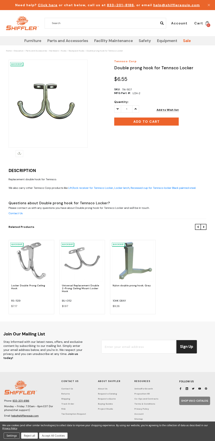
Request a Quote (107, 398)
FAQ (63, 409)
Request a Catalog (107, 393)
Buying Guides (105, 403)
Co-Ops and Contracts (146, 398)
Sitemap (138, 419)
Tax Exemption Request (73, 414)
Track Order (67, 403)
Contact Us (16, 213)
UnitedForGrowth (143, 388)
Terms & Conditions (144, 403)
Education (19, 50)
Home (9, 50)
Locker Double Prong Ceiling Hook (28, 287)
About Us (103, 388)
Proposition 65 (142, 393)
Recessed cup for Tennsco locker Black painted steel (163, 188)
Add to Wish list (168, 110)
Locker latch (122, 188)
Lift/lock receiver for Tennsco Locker (90, 188)
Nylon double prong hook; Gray (132, 285)
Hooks (64, 50)
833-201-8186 (120, 5)
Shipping (65, 398)
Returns (65, 393)
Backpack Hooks (76, 50)
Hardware (54, 50)
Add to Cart (31, 263)
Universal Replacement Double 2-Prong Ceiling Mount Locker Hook (80, 288)
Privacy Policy (141, 409)
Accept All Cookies (53, 435)
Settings (12, 435)
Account (139, 414)
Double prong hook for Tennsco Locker (105, 50)
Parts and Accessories (36, 50)
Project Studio (105, 409)
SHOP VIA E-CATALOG (194, 400)
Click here (48, 5)
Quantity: (121, 102)
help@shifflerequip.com (176, 5)
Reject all (29, 435)
